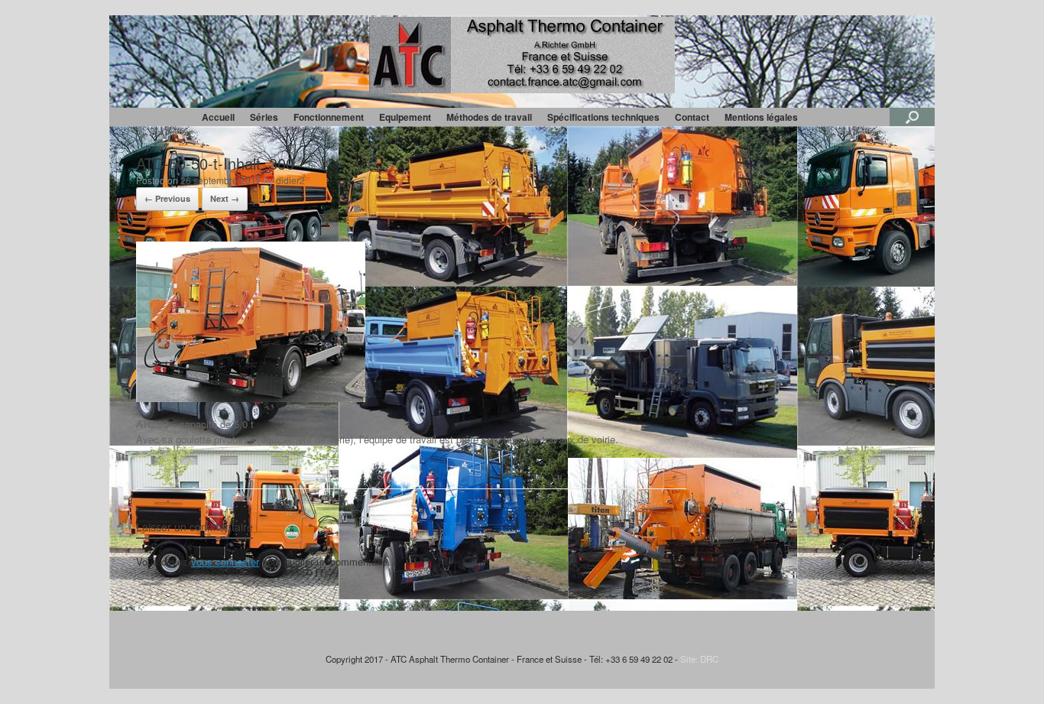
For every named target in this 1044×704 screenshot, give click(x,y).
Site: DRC (699, 659)
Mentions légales (761, 117)
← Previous (167, 198)
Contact (692, 117)
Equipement (405, 117)
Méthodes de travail (489, 117)
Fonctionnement (328, 117)
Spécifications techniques (603, 117)
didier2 (290, 180)
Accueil (218, 117)
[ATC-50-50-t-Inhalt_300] (250, 398)
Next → (224, 198)
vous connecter (225, 561)
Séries (264, 117)
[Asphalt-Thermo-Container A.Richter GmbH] (522, 55)
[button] (912, 117)
